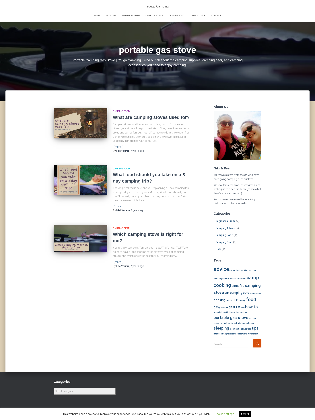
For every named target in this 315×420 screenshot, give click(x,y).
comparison (255, 293)
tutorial (217, 334)
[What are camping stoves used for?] (80, 123)
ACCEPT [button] (245, 414)
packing (244, 312)
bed (250, 270)
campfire (238, 286)
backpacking (242, 270)
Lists (218, 249)
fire (235, 299)
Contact (216, 15)
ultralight (225, 334)
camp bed (241, 278)
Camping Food (176, 15)
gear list (234, 307)
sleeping (221, 328)
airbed (233, 270)
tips (255, 328)
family (229, 300)
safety (230, 323)
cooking (219, 300)
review (216, 323)
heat (243, 307)
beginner (223, 278)
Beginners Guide (131, 15)
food (251, 299)
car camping (233, 293)
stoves (244, 329)
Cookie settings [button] (224, 414)
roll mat (223, 323)
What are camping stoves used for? (151, 117)
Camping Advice (154, 15)
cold (246, 293)
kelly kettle (224, 312)
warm (244, 334)
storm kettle (235, 329)
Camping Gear (198, 15)
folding (242, 300)
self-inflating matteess (244, 323)
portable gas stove (231, 317)
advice (221, 269)
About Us (111, 15)
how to (251, 306)
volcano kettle (235, 334)
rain (254, 318)
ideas (216, 312)
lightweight (235, 312)
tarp (249, 329)
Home (97, 15)
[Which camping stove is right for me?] (80, 238)
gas (216, 307)
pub (250, 318)
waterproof (253, 334)
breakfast (232, 278)
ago (137, 150)
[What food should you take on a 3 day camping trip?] (80, 180)
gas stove (223, 307)
